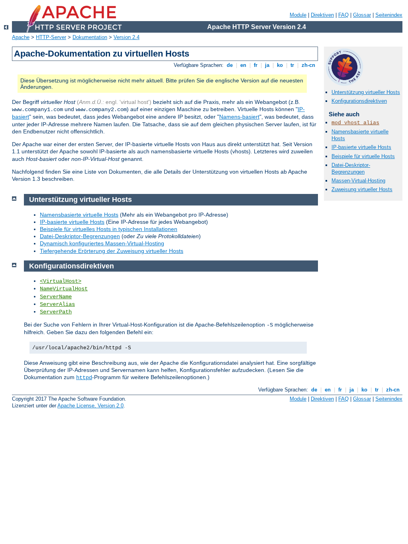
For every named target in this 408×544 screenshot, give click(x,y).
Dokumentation (90, 37)
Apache (20, 37)
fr (255, 65)
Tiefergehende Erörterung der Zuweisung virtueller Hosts (111, 251)
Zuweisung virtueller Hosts (362, 189)
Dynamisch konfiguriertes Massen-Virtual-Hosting (102, 243)
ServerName (56, 297)
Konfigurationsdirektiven (359, 101)
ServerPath (56, 312)
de (229, 65)
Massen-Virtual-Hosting (358, 181)
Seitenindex (388, 15)
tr (292, 65)
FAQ (343, 15)
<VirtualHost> (60, 281)
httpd (84, 377)
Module (298, 15)
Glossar (362, 15)
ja (267, 65)
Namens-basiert (239, 116)
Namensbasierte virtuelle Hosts (79, 214)
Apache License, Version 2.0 (90, 406)
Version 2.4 (126, 37)
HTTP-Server (51, 37)
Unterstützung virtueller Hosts (366, 92)
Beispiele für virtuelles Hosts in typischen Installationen (108, 229)
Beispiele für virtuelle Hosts (363, 156)
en (243, 65)
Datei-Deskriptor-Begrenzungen (351, 168)
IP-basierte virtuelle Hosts (361, 147)
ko (279, 65)
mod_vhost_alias (355, 123)
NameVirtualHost (64, 289)
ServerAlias (57, 304)
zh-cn (308, 65)
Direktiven (322, 15)
